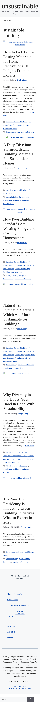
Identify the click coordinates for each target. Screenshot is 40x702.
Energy (9, 275)
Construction (11, 466)
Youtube (10, 637)
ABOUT (20, 611)
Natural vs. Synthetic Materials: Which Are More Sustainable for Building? (19, 314)
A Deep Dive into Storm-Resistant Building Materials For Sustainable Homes (18, 154)
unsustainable (20, 6)
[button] (35, 20)
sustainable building (26, 132)
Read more (29, 446)
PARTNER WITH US (20, 605)
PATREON (11, 626)
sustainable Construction (13, 368)
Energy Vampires (19, 275)
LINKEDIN (11, 632)
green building (12, 197)
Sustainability (11, 132)
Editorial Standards (14, 594)
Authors (19, 614)
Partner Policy (12, 600)
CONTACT (11, 616)
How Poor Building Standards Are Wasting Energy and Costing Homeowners (19, 228)
